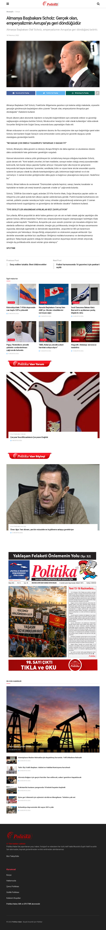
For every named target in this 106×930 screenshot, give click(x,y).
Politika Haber (17, 922)
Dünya (17, 12)
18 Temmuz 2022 (12, 35)
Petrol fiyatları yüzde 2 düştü (19, 746)
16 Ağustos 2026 (13, 353)
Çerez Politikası (12, 886)
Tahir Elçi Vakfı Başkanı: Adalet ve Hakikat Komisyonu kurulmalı (44, 767)
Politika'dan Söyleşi (18, 526)
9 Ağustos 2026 (17, 440)
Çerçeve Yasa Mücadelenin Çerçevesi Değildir (29, 437)
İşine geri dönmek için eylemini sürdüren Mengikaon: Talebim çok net (46, 797)
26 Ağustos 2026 (15, 750)
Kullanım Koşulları (13, 898)
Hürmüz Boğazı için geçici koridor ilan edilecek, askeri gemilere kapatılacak (49, 777)
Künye (9, 875)
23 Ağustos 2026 (13, 313)
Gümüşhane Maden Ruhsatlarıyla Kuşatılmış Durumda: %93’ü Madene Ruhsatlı (50, 757)
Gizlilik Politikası (12, 892)
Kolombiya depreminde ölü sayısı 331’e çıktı (36, 807)
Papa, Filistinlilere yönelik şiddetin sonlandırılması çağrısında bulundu (17, 347)
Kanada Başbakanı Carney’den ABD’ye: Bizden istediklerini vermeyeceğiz (52, 310)
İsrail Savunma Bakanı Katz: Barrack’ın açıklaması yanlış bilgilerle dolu (83, 310)
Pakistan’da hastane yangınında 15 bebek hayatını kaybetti (41, 787)
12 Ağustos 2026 (17, 532)
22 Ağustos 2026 (45, 316)
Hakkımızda (11, 881)
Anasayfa (9, 12)
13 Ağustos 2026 (77, 351)
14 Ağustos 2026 (45, 351)
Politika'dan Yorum (17, 434)
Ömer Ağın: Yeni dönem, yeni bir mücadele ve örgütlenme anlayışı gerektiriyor (42, 530)
